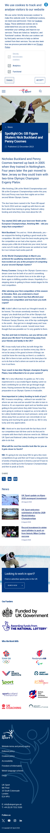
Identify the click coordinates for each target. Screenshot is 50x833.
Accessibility (7, 761)
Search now (12, 585)
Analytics (17, 66)
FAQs (4, 776)
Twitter (3, 820)
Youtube (9, 820)
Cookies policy (8, 756)
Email (15, 479)
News (10, 127)
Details (9, 80)
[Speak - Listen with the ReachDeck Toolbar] (46, 4)
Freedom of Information (12, 766)
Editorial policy (8, 751)
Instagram (14, 820)
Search (40, 91)
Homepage (25, 91)
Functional (17, 71)
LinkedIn (10, 479)
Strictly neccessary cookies (17, 57)
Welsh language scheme (12, 771)
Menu (3, 91)
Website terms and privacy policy (16, 746)
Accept (40, 80)
